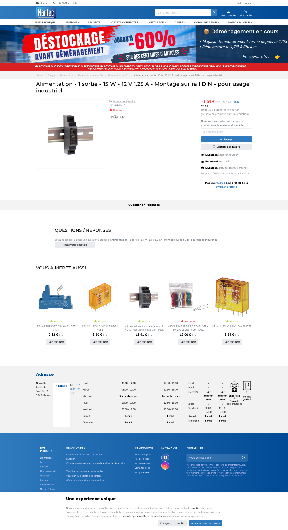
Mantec (39, 75)
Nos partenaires (142, 472)
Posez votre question (124, 101)
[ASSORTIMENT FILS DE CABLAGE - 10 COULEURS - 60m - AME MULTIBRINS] (188, 297)
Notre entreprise (143, 454)
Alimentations (66, 75)
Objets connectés (48, 471)
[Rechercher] (214, 12)
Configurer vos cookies (172, 523)
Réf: (111, 105)
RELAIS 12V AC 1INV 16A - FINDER (232, 326)
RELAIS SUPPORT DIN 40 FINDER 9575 (56, 328)
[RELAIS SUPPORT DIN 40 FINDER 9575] (56, 297)
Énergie (51, 75)
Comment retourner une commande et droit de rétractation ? (95, 465)
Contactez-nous (142, 467)
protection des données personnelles (215, 470)
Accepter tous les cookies (205, 523)
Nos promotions (142, 458)
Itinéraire (61, 385)
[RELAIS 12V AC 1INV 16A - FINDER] (232, 297)
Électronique (46, 457)
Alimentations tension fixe (90, 75)
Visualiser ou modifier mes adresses (84, 475)
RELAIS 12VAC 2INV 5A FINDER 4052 (100, 328)
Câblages (45, 480)
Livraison (70, 458)
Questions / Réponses (144, 204)
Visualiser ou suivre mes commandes (84, 471)
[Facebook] (165, 458)
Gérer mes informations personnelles (85, 480)
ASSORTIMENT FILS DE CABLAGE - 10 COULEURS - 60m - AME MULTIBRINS (188, 328)
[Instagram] (165, 466)
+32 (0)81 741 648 (75, 389)
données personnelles (135, 516)
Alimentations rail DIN (119, 75)
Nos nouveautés (143, 463)
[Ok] (244, 458)
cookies (196, 508)
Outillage (44, 475)
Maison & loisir (47, 488)
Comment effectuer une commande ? (85, 454)
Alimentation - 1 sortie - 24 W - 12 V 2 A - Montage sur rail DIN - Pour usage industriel (144, 328)
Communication (47, 484)
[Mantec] (46, 12)
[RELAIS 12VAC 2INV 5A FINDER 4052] (100, 297)
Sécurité (44, 466)
